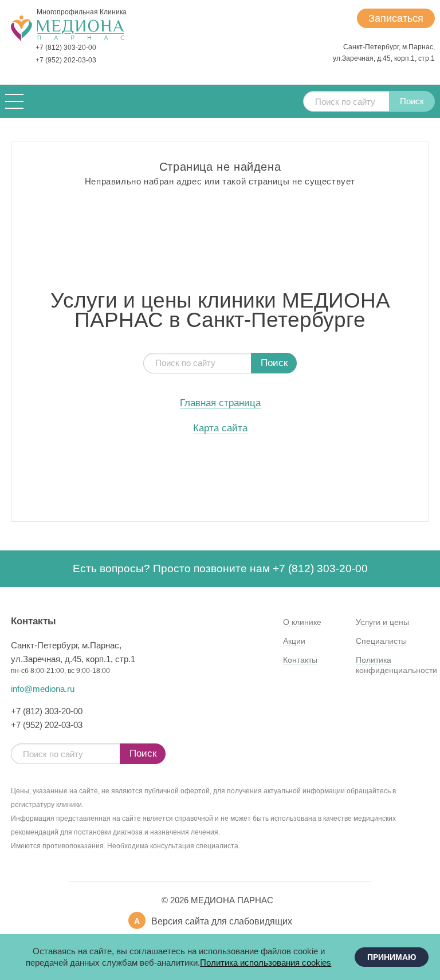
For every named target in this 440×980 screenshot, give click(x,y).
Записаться (395, 18)
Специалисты (381, 641)
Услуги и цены (382, 622)
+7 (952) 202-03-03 (66, 60)
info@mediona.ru (42, 689)
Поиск (412, 101)
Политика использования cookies (265, 962)
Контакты (300, 659)
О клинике (302, 622)
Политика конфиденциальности (396, 665)
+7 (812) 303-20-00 (66, 48)
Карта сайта (220, 428)
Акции (294, 641)
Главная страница (220, 403)
